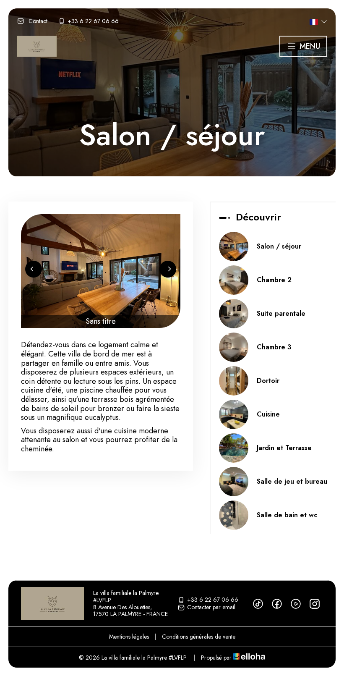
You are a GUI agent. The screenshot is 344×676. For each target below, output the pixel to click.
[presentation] (33, 269)
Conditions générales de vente (198, 636)
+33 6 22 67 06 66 (212, 600)
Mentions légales (129, 636)
